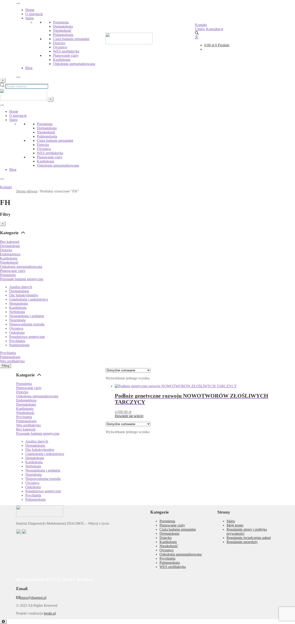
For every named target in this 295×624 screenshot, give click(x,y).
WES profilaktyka (66, 51)
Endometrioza (10, 254)
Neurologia (17, 320)
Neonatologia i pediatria (26, 316)
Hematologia (18, 303)
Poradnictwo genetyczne (27, 337)
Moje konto (235, 525)
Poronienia (61, 22)
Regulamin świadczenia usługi (249, 538)
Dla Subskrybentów (23, 295)
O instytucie (34, 14)
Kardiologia (61, 60)
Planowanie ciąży (66, 55)
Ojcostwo (60, 47)
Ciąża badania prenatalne (71, 39)
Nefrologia (17, 312)
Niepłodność (62, 31)
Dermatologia (63, 26)
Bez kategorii (9, 242)
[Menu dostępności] (3, 621)
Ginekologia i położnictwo (28, 299)
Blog (28, 68)
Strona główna (26, 191)
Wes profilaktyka (12, 361)
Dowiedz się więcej (129, 416)
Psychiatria (17, 341)
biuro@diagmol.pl (33, 598)
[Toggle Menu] (18, 3)
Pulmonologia (63, 35)
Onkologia (17, 332)
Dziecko (59, 43)
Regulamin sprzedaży (242, 542)
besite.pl (50, 613)
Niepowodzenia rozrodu (26, 324)
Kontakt (201, 25)
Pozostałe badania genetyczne (21, 279)
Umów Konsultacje (209, 29)
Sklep (29, 18)
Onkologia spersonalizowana (74, 64)
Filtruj (5, 365)
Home (29, 10)
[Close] (18, 77)
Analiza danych (20, 287)
